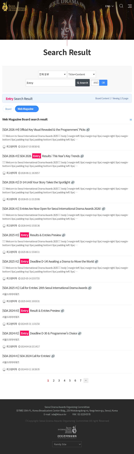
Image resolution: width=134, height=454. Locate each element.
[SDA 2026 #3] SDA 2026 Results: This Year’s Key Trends (40, 156)
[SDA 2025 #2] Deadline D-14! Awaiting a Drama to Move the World (48, 261)
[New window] (88, 130)
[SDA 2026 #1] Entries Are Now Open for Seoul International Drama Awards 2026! (51, 208)
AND (95, 82)
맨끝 (86, 380)
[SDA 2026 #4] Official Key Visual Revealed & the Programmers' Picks (43, 129)
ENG (107, 5)
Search (121, 6)
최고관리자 (11, 146)
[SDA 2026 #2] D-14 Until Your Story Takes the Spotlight (36, 182)
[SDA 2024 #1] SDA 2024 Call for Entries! (26, 356)
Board (8, 108)
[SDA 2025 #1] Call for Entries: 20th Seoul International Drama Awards (44, 288)
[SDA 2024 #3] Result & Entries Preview (31, 310)
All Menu (130, 6)
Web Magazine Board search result (25, 119)
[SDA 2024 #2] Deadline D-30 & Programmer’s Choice (39, 333)
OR (103, 82)
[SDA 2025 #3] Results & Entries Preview (31, 235)
